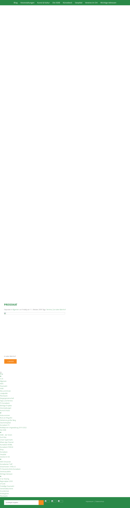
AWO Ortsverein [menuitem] (5, 462)
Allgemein (15, 309)
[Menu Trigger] (1, 372)
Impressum (90, 501)
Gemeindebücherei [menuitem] (6, 489)
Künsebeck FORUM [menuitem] (6, 447)
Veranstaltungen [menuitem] (5, 408)
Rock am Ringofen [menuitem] (6, 418)
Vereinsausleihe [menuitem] (5, 471)
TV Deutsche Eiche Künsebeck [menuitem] (10, 469)
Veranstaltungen (27, 2)
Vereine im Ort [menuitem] (5, 458)
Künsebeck (67, 2)
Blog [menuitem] (1, 375)
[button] (65, 97)
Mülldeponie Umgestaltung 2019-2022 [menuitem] (13, 428)
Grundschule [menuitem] (4, 491)
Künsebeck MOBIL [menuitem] (6, 445)
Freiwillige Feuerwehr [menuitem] (7, 486)
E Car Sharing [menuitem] (4, 479)
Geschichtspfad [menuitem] (5, 423)
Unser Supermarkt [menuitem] (6, 440)
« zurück (10, 361)
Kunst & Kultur (43, 2)
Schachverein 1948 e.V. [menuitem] (8, 467)
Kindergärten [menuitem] (4, 493)
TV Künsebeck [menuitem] (5, 403)
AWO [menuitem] (1, 384)
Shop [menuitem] (2, 449)
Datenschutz (99, 501)
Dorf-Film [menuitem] (3, 437)
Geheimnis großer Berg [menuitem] (8, 420)
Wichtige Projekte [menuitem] (6, 406)
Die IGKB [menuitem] (3, 431)
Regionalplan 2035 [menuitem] (6, 481)
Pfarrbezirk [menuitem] (4, 396)
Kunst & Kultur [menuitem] (5, 411)
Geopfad (78, 2)
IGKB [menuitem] (1, 388)
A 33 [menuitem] (1, 379)
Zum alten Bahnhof (59, 309)
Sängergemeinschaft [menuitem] (7, 398)
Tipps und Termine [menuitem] (6, 401)
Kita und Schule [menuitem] (5, 391)
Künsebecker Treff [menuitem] (6, 464)
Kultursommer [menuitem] (5, 415)
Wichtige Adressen (108, 2)
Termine (49, 309)
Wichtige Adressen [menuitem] (6, 475)
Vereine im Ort (91, 2)
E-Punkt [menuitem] (2, 484)
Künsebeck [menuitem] (3, 452)
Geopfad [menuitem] (3, 454)
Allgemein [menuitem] (3, 381)
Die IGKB (56, 2)
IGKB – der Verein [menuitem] (6, 435)
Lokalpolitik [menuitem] (4, 393)
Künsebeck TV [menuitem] (5, 425)
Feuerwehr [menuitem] (3, 386)
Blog (16, 2)
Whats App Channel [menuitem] (6, 442)
